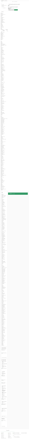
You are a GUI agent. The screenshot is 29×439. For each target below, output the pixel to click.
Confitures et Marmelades (3, 186)
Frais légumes (2, 133)
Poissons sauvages (2, 127)
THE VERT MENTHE (3, 371)
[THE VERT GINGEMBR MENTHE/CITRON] (4, 404)
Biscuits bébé (2, 31)
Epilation (1, 172)
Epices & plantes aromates (3, 95)
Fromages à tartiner (2, 122)
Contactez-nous (2, 0)
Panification (2, 71)
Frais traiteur (2, 105)
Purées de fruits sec (2, 59)
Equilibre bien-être (2, 146)
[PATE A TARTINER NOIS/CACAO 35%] (4, 382)
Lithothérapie (2, 37)
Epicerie (1, 42)
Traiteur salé (2, 106)
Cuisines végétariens (2, 50)
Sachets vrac (2, 137)
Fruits (1, 135)
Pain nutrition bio (2, 74)
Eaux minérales (2, 80)
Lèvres (2, 318)
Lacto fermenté (2, 49)
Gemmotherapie (2, 138)
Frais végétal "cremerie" (3, 19)
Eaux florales (2, 158)
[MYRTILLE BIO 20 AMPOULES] (4, 380)
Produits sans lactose (3, 270)
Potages (1, 43)
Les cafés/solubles (2, 87)
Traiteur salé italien (2, 105)
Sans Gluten (2, 25)
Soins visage (2, 156)
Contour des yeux (3, 317)
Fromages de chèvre (2, 121)
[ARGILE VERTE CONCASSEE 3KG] (4, 375)
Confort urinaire (2, 143)
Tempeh (1, 111)
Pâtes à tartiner (2, 22)
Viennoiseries (3, 224)
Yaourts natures (2, 117)
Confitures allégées (2, 60)
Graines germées (3, 283)
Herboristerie (3, 295)
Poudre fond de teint (2, 168)
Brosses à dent (2, 161)
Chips (2, 205)
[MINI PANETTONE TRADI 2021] (4, 368)
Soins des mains (2, 154)
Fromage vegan (3, 280)
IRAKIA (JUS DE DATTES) (4, 388)
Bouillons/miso (2, 56)
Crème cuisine (2, 91)
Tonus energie (2, 142)
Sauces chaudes (2, 51)
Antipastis (2, 203)
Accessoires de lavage (3, 335)
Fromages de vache (3, 271)
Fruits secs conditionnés (3, 70)
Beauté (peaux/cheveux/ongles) (4, 298)
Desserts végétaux (3, 214)
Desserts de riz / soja (2, 130)
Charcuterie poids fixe (2, 123)
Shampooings (2, 151)
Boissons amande (2, 85)
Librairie (1, 183)
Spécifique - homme (2, 173)
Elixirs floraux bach (2, 147)
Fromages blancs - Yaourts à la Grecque (4, 118)
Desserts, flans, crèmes (4, 268)
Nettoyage (1, 179)
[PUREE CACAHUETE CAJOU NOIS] (4, 399)
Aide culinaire (2, 15)
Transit (1, 139)
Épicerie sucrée (2, 57)
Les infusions (2, 88)
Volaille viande (2, 124)
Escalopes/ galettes (2, 112)
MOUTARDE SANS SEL (3, 373)
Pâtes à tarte (2, 107)
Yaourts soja (3, 279)
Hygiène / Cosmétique (2, 32)
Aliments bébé (2, 29)
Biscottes (1, 24)
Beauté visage (2, 33)
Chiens (2, 245)
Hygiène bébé (6, 29)
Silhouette (2, 299)
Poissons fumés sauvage (3, 126)
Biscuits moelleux (2, 26)
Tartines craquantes (2, 75)
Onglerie (1, 169)
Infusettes (2, 296)
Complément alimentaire (3, 136)
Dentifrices (2, 161)
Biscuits (1, 66)
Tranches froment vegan (3, 113)
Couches (2, 290)
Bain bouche (2, 162)
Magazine (1, 184)
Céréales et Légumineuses (4, 195)
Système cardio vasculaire (3, 145)
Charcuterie (2, 48)
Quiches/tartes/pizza (3, 255)
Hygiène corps (2, 34)
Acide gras (2, 149)
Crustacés (1, 128)
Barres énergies (2, 69)
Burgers (2, 260)
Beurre (1, 116)
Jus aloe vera (2, 82)
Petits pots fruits (4, 30)
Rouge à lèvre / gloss (2, 170)
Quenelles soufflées (2, 108)
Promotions (3, 418)
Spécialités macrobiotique (3, 54)
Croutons (2, 221)
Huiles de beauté (2, 153)
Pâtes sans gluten (2, 27)
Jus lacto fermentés (2, 78)
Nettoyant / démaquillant (4, 319)
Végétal (1, 114)
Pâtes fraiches (3, 256)
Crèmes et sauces (2, 53)
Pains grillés (3, 220)
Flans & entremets (2, 61)
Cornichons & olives (2, 94)
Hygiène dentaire (2, 160)
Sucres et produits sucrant (3, 69)
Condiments (3, 242)
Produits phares (3, 345)
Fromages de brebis (2, 120)
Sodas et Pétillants (2, 79)
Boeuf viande (2, 125)
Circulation (1, 140)
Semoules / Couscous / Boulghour (3, 196)
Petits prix (1, 38)
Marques (1, 39)
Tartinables (2, 257)
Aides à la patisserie (3, 240)
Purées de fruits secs (2, 187)
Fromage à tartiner (2, 131)
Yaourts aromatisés (2, 119)
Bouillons (1, 92)
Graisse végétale (2, 129)
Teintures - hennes (2, 152)
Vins (1, 81)
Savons (1, 155)
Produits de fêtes (3, 258)
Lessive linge (2, 179)
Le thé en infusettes (2, 89)
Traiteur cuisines (2, 47)
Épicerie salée (2, 13)
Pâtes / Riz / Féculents (3, 44)
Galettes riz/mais (3, 222)
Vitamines (1, 144)
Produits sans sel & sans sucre (3, 101)
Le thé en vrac (3, 237)
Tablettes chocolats (2, 68)
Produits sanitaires (2, 181)
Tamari (1, 55)
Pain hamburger (3, 223)
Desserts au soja (2, 65)
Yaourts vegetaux (3, 281)
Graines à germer (3, 246)
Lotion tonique (3, 316)
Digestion (1, 142)
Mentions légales (2, 188)
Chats (1, 97)
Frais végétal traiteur (2, 17)
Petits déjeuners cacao (3, 87)
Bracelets (2, 344)
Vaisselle (1, 178)
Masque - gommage (2, 159)
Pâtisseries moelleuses (3, 67)
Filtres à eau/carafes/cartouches (3, 339)
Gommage (1, 167)
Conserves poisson (2, 102)
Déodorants (2, 165)
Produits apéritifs (2, 52)
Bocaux (1, 63)
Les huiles (2, 241)
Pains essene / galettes (3, 282)
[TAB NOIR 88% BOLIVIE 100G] (4, 353)
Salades (1, 109)
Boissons (1, 28)
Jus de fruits (2, 77)
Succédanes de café (3, 238)
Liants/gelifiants (3, 206)
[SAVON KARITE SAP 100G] (4, 411)
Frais (1, 16)
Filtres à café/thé (2, 175)
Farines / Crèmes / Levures (3, 14)
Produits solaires (2, 171)
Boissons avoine (2, 84)
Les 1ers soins (2, 35)
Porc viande (2, 124)
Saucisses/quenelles (3, 261)
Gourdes (1, 62)
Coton (1, 166)
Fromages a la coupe (3, 269)
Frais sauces (2, 20)
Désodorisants (2, 180)
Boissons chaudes (2, 21)
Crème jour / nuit (2, 157)
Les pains (1, 99)
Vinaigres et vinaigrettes (3, 93)
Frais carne (2, 18)
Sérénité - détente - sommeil (3, 141)
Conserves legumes (2, 103)
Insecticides (2, 182)
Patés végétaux (2, 50)
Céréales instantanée (2, 90)
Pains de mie (2, 73)
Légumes (2, 285)
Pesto (2, 284)
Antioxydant (2, 148)
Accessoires (2, 36)
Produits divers (2, 174)
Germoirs (1, 176)
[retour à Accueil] (8, 191)
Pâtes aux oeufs (2, 45)
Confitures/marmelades (3, 58)
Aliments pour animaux (3, 96)
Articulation (2, 300)
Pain (1, 177)
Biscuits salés (3, 204)
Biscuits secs (2, 98)
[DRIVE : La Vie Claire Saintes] (14, 2)
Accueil (1, 41)
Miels (1, 23)
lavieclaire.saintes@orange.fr (17, 437)
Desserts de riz (2, 64)
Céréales (1, 23)
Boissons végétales (2, 83)
